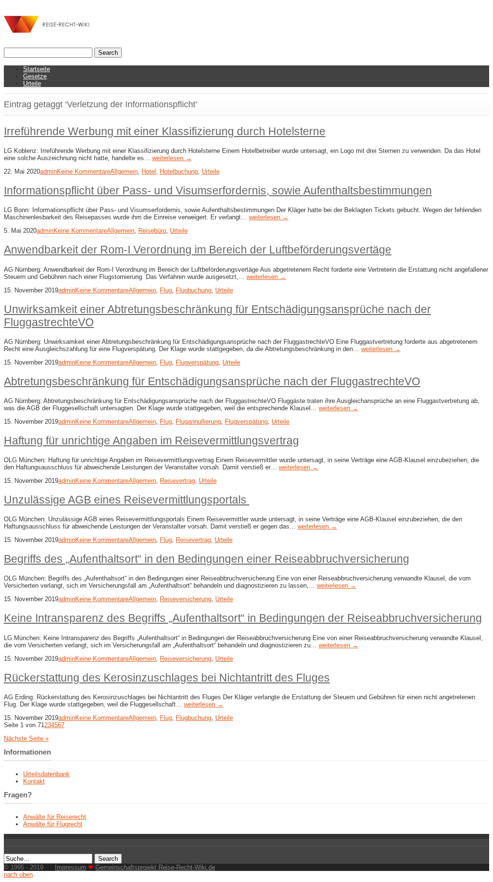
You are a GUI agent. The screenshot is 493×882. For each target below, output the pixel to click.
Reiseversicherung (185, 599)
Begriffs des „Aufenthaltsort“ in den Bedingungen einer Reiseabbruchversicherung (206, 559)
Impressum (70, 867)
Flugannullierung (198, 421)
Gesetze (35, 76)
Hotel (149, 171)
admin (48, 171)
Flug (166, 290)
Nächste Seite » (26, 738)
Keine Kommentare (83, 171)
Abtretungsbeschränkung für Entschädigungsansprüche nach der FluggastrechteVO (212, 381)
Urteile (32, 83)
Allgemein (124, 171)
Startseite (36, 69)
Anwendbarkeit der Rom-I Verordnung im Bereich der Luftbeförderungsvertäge (197, 249)
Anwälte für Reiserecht (54, 816)
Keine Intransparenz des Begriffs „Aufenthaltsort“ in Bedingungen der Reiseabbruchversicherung (243, 618)
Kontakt (34, 781)
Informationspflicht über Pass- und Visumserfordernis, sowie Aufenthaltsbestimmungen (218, 190)
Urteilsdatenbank (46, 774)
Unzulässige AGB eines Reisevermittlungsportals (126, 499)
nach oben (18, 874)
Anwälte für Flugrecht (52, 824)
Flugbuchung (193, 290)
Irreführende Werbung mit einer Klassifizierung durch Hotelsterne (164, 131)
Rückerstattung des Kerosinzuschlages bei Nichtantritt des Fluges (167, 677)
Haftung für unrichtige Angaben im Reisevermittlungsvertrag (151, 440)
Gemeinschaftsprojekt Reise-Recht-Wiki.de (155, 867)
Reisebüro (152, 230)
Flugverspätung (197, 362)
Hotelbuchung (179, 171)
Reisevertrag (177, 480)
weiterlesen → (172, 158)
